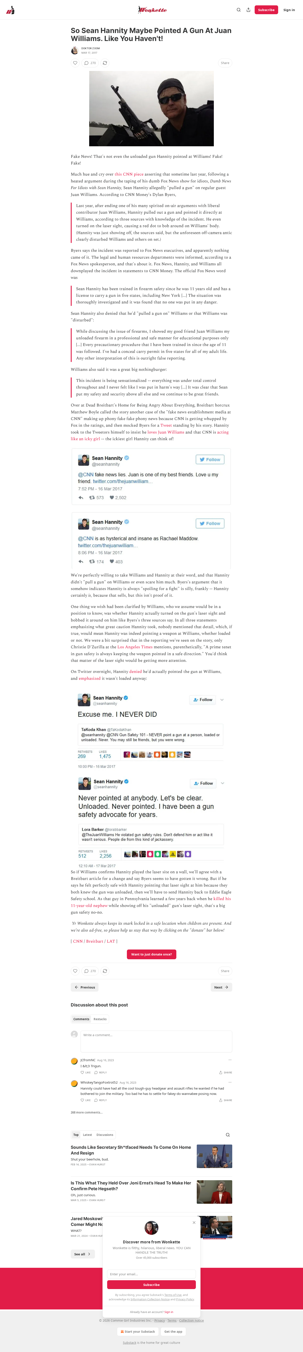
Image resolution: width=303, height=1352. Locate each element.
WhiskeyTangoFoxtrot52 (99, 1082)
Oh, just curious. (83, 1195)
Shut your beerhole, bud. (90, 1159)
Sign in (289, 10)
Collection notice (191, 1320)
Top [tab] (76, 1135)
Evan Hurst (97, 1164)
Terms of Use (172, 1295)
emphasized (90, 678)
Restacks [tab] (100, 1019)
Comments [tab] (81, 1019)
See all (79, 1254)
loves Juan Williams (166, 432)
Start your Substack (140, 1331)
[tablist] (90, 1019)
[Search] (238, 9)
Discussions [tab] (104, 1135)
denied (135, 671)
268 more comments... (87, 1112)
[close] (194, 1222)
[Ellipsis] (230, 1059)
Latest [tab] (87, 1135)
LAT (111, 941)
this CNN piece (129, 174)
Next (218, 987)
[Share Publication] (248, 9)
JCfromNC (88, 1060)
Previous (88, 987)
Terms (172, 1320)
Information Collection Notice (150, 1299)
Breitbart (94, 941)
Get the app (173, 1331)
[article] (151, 1159)
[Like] (75, 63)
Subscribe (266, 10)
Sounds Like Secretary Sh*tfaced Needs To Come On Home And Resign (131, 1150)
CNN (78, 941)
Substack (129, 1342)
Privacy (159, 1320)
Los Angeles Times (135, 647)
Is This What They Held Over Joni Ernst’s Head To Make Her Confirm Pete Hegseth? (131, 1185)
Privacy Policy (185, 1299)
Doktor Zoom (90, 48)
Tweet (166, 425)
